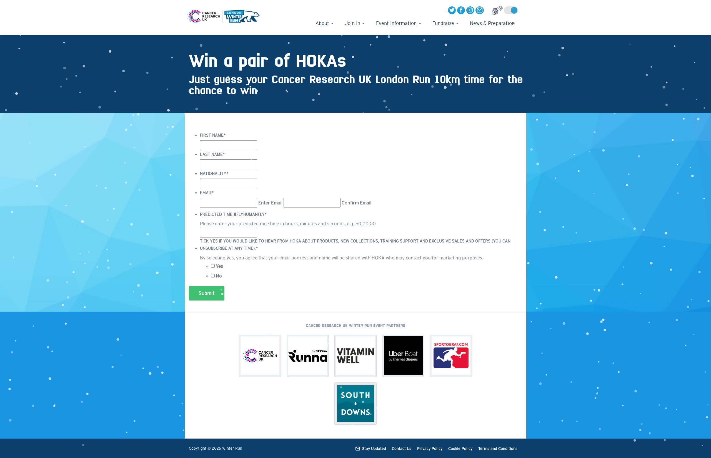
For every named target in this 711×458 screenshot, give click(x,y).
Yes (219, 266)
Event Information (396, 23)
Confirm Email (356, 203)
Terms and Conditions (497, 448)
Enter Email (270, 203)
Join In (352, 23)
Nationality (214, 173)
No (219, 276)
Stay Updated (374, 448)
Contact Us (401, 448)
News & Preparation (492, 23)
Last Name (212, 154)
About (322, 23)
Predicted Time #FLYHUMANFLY (233, 214)
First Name (213, 135)
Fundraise (443, 23)
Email (207, 192)
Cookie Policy (460, 448)
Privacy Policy (429, 448)
